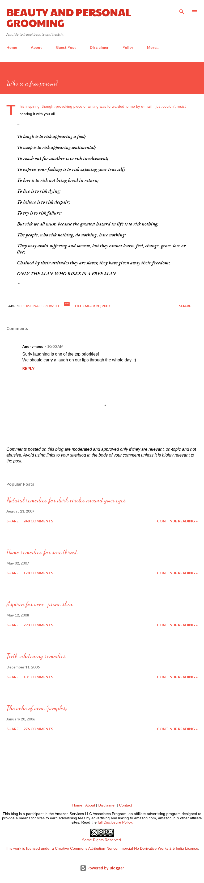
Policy (127, 47)
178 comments (38, 573)
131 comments (38, 677)
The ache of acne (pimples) (36, 708)
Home (11, 47)
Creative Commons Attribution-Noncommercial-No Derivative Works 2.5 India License (126, 848)
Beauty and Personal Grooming (68, 17)
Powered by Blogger (105, 867)
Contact (125, 805)
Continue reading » (177, 521)
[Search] (181, 9)
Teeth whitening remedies (36, 656)
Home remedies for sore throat (41, 552)
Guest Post (66, 47)
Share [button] (185, 306)
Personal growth (40, 306)
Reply (28, 368)
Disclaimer (99, 47)
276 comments (38, 729)
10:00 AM (55, 346)
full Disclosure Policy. (115, 822)
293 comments (38, 625)
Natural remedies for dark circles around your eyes (66, 500)
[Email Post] (67, 306)
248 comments (38, 521)
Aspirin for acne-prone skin (39, 604)
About (36, 47)
